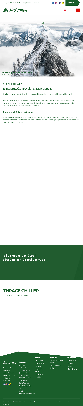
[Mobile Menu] (78, 10)
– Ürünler (38, 366)
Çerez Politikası (47, 402)
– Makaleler (39, 374)
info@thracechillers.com (27, 394)
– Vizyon (70, 366)
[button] (78, 403)
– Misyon (70, 363)
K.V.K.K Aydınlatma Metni (63, 402)
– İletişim (38, 377)
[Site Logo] (15, 10)
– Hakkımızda (39, 363)
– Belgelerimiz (72, 369)
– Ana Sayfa (39, 360)
